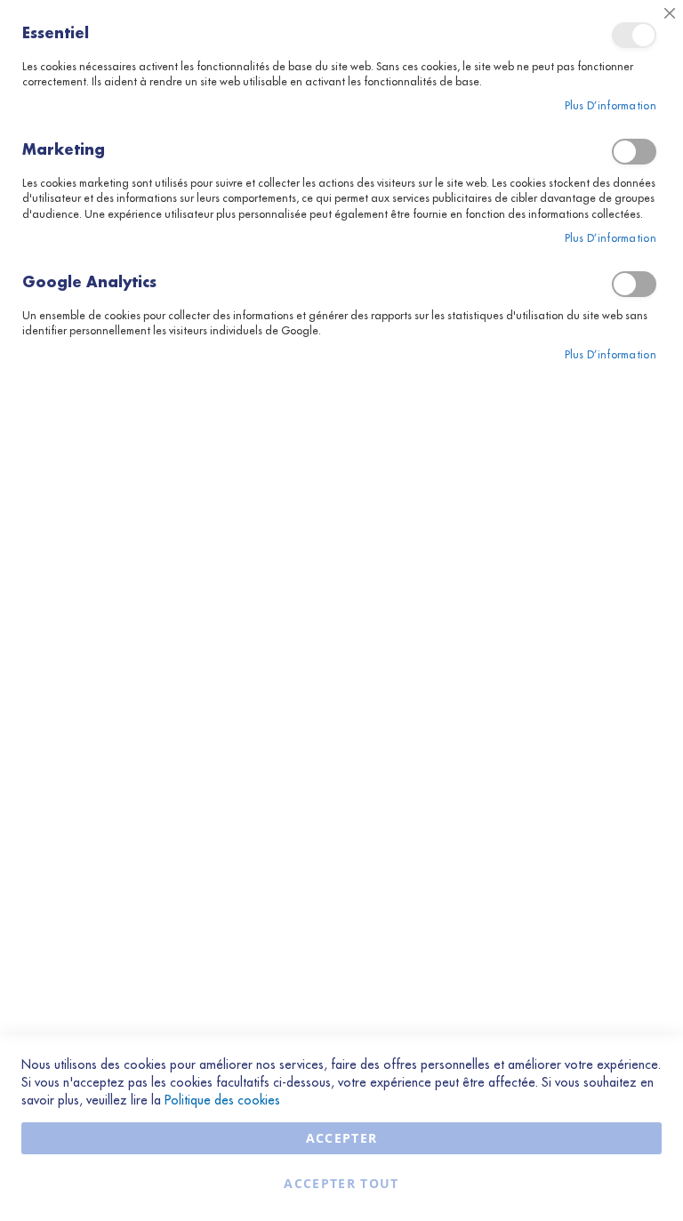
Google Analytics (634, 284)
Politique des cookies (222, 1100)
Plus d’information (610, 105)
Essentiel (634, 35)
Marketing (634, 152)
